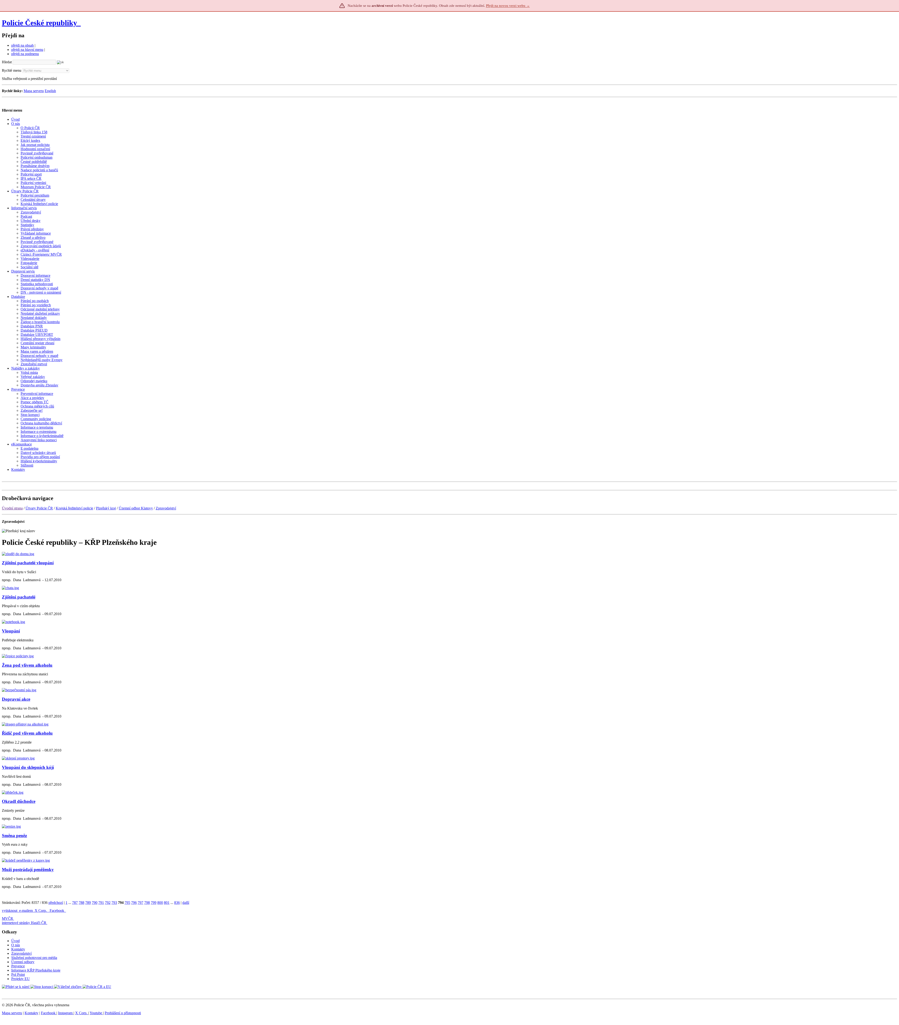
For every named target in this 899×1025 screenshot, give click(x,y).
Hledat (7, 62)
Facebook (57, 911)
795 (127, 903)
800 (160, 903)
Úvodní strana (12, 508)
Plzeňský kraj (106, 508)
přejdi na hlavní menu (27, 50)
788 (81, 903)
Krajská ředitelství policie (74, 508)
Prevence (18, 966)
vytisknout (9, 911)
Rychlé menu (11, 70)
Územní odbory (22, 962)
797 (140, 903)
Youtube (96, 1013)
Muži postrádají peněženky (28, 869)
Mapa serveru (34, 91)
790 (94, 903)
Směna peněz (14, 835)
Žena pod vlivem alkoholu (27, 665)
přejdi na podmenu (25, 54)
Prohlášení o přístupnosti (123, 1013)
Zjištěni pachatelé (18, 597)
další (185, 903)
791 (101, 903)
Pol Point (18, 974)
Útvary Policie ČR (39, 508)
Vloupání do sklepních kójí (28, 767)
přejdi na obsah (22, 45)
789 (88, 903)
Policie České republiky (39, 23)
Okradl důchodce (18, 801)
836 (177, 903)
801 (166, 903)
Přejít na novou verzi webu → (508, 5)
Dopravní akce (16, 699)
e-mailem (26, 911)
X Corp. (41, 911)
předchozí (55, 903)
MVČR (7, 918)
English (50, 91)
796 (134, 903)
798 (147, 903)
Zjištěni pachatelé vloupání (28, 562)
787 (75, 903)
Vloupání (11, 630)
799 (153, 903)
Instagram (66, 1013)
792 (108, 903)
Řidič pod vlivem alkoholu (27, 733)
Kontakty (18, 949)
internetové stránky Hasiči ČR (24, 923)
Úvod (15, 941)
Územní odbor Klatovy (136, 508)
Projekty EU (20, 979)
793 (114, 903)
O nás (15, 945)
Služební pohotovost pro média (34, 958)
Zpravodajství (166, 508)
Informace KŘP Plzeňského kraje (35, 970)
